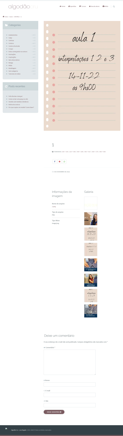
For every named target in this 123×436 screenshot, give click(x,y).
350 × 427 (87, 152)
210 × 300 (72, 152)
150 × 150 (65, 152)
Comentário (50, 347)
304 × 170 (95, 152)
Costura (11, 43)
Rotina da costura (14, 104)
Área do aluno (94, 6)
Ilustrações (12, 54)
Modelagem (12, 68)
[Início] (8, 430)
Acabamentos (13, 35)
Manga (11, 63)
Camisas (11, 40)
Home (63, 6)
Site (46, 401)
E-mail (48, 390)
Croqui (11, 49)
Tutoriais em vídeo (14, 74)
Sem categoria (13, 71)
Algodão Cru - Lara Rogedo (18, 430)
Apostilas (73, 6)
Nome (47, 380)
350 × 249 (80, 152)
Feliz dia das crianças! (16, 96)
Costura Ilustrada (14, 46)
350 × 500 (102, 152)
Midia (106, 6)
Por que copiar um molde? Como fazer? (21, 107)
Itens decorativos (14, 60)
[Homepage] (23, 7)
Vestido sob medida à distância (18, 102)
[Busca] (112, 4)
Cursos (83, 6)
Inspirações (12, 57)
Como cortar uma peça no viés (18, 99)
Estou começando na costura (18, 51)
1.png (54, 206)
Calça (10, 38)
